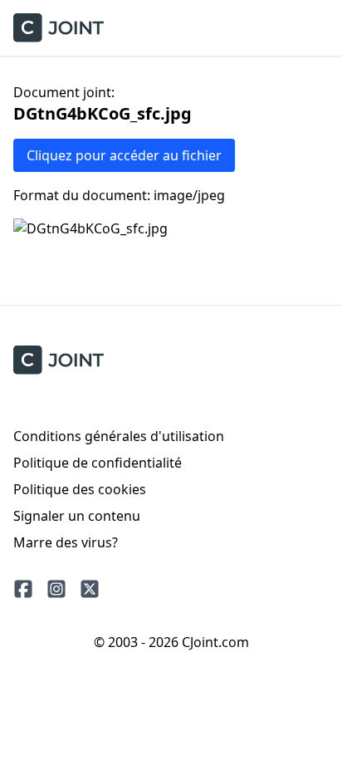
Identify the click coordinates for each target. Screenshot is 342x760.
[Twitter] (90, 589)
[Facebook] (23, 589)
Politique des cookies (79, 489)
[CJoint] (58, 360)
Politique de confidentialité (97, 463)
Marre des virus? (65, 542)
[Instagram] (56, 589)
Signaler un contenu (76, 516)
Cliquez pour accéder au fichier (124, 155)
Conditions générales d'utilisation (118, 436)
